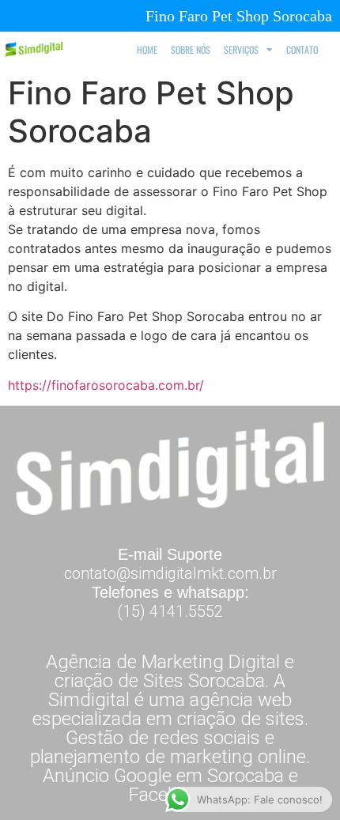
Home (147, 49)
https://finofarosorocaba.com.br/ (106, 385)
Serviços (241, 49)
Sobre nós (190, 49)
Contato (302, 49)
